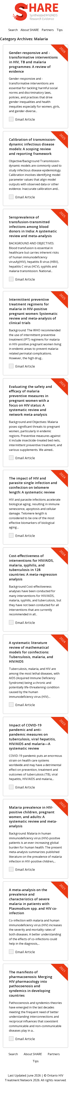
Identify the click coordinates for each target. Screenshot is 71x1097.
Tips (60, 30)
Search (13, 30)
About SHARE (30, 30)
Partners (48, 30)
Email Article (25, 119)
